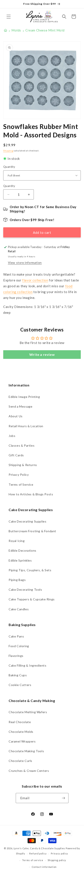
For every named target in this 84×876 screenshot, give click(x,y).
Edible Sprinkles (20, 560)
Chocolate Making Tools (26, 751)
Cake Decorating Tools (25, 589)
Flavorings (16, 656)
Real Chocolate (20, 722)
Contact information (44, 866)
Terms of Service (21, 484)
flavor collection (35, 280)
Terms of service (32, 860)
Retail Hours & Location (26, 426)
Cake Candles (19, 609)
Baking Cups (18, 675)
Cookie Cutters (20, 685)
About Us (16, 416)
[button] (8, 16)
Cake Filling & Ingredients (28, 665)
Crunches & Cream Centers (29, 770)
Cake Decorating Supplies (27, 521)
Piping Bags (17, 580)
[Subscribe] (63, 798)
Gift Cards (16, 455)
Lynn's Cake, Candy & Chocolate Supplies (39, 848)
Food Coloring (19, 646)
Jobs (12, 436)
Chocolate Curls (20, 761)
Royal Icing (17, 541)
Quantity (9, 166)
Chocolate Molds (21, 731)
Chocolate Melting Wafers (28, 712)
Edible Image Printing (24, 397)
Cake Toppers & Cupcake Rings (32, 599)
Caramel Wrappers (22, 741)
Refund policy (38, 853)
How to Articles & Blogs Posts (31, 494)
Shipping (8, 150)
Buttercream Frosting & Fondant (32, 531)
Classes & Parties (21, 445)
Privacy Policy (19, 474)
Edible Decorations (22, 550)
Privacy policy (59, 853)
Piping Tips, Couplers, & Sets (30, 570)
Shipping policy (57, 860)
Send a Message (20, 406)
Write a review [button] (42, 354)
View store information (25, 262)
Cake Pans (16, 636)
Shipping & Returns (23, 465)
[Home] (5, 30)
